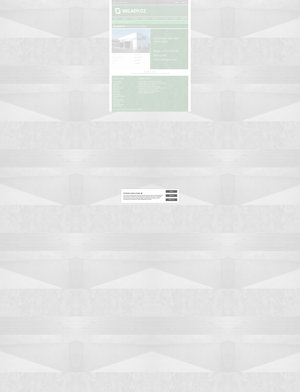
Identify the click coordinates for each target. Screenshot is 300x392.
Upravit (171, 191)
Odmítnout (171, 195)
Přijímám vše (171, 199)
